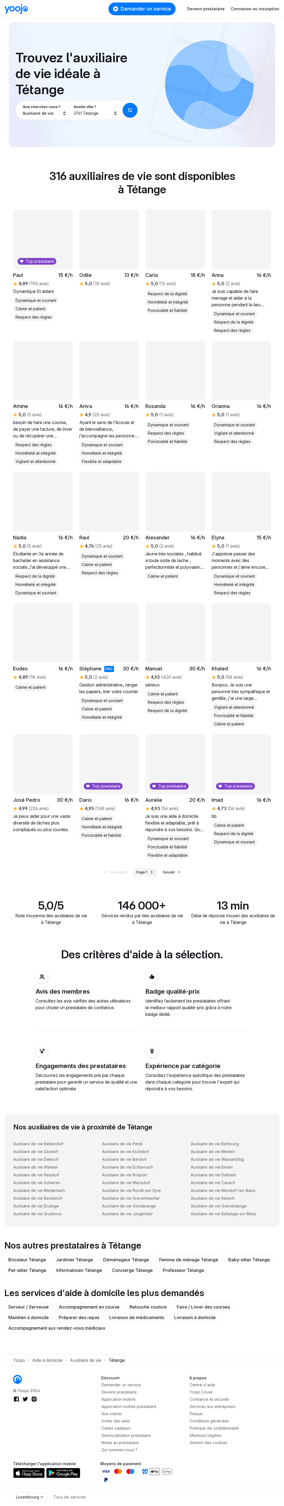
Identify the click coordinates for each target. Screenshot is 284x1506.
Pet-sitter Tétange (27, 1270)
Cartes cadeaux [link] (116, 1428)
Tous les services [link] (70, 1497)
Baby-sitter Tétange (249, 1259)
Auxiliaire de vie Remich (213, 1198)
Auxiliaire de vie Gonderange (129, 1206)
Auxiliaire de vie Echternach (127, 1167)
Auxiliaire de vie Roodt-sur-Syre (131, 1190)
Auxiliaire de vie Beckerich (37, 1198)
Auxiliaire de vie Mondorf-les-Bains (223, 1190)
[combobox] (44, 110)
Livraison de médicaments (136, 1317)
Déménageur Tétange (126, 1259)
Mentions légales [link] (205, 1435)
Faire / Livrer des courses (203, 1307)
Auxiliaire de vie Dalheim (213, 1174)
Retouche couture (148, 1307)
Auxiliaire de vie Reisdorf (36, 1174)
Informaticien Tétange (79, 1270)
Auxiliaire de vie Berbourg (215, 1143)
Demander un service (146, 9)
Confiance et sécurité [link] (209, 1399)
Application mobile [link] (119, 1399)
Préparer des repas (79, 1317)
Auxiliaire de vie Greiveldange (219, 1206)
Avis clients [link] (112, 1413)
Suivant (169, 872)
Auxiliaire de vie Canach (213, 1182)
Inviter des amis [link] (116, 1421)
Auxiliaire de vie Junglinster (127, 1213)
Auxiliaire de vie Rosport (124, 1174)
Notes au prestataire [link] (120, 1442)
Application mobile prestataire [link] (129, 1406)
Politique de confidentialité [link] (214, 1428)
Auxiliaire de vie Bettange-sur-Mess (223, 1213)
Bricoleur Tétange (27, 1259)
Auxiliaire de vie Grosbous (37, 1213)
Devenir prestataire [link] (119, 1392)
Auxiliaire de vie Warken (35, 1167)
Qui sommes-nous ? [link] (119, 1449)
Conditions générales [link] (209, 1421)
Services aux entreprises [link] (212, 1406)
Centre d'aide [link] (202, 1384)
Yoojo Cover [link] (201, 1392)
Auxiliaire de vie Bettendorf (38, 1143)
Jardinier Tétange (74, 1259)
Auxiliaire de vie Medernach (39, 1190)
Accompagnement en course (89, 1307)
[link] (175, 393)
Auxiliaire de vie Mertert (213, 1151)
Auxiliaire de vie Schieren (36, 1182)
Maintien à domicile (28, 1317)
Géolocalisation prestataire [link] (126, 1435)
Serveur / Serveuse (28, 1307)
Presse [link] (196, 1413)
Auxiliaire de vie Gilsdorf (35, 1151)
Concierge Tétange (132, 1270)
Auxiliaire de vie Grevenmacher (131, 1198)
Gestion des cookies (208, 1442)
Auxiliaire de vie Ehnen (212, 1167)
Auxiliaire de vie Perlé (122, 1143)
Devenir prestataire (206, 8)
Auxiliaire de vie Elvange (36, 1206)
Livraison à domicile (195, 1317)
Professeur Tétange (183, 1270)
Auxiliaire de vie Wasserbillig (217, 1159)
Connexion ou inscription (255, 8)
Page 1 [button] (141, 872)
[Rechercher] (130, 110)
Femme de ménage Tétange (188, 1259)
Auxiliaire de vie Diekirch (36, 1159)
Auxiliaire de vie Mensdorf (126, 1182)
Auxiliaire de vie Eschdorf (125, 1151)
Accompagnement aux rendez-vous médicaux (56, 1328)
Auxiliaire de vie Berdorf (124, 1159)
